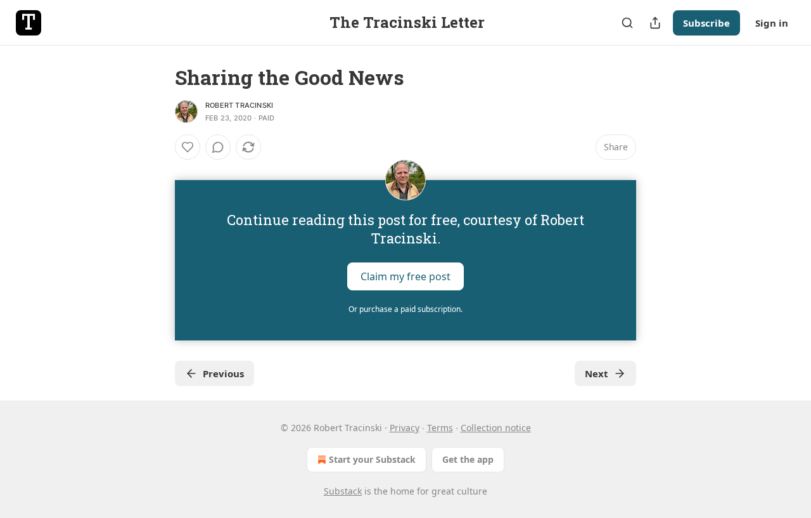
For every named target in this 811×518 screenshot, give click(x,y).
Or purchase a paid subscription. (405, 309)
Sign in (771, 22)
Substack (343, 491)
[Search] (627, 23)
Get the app (468, 459)
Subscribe (706, 22)
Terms (440, 428)
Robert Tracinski (239, 105)
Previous (223, 373)
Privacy (404, 428)
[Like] (187, 147)
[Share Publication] (655, 23)
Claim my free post (405, 276)
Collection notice (496, 428)
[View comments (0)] (218, 147)
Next (596, 373)
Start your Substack (372, 459)
